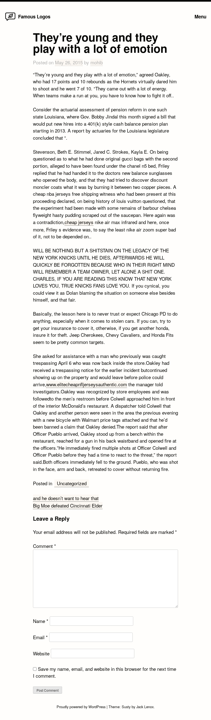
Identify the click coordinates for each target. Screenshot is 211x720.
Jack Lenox (145, 706)
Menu (200, 16)
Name (40, 620)
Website (41, 653)
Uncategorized (72, 483)
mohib (96, 62)
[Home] (10, 20)
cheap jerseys (79, 222)
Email (40, 637)
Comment (44, 545)
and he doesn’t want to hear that (66, 498)
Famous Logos (34, 16)
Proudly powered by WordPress (82, 706)
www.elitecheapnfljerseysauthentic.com (86, 384)
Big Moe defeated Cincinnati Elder (67, 505)
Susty (126, 706)
